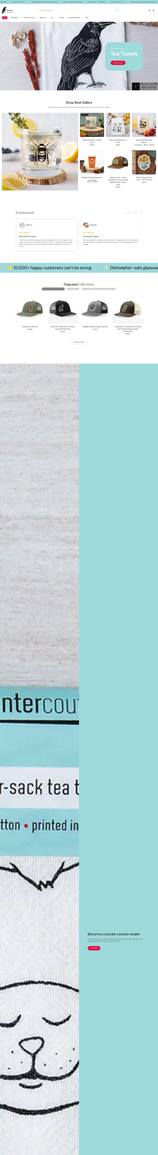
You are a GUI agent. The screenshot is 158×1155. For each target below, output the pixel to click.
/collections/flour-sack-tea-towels (11, 23)
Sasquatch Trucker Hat (30, 327)
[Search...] (116, 10)
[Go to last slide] (136, 86)
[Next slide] (149, 86)
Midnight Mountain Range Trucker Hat (95, 327)
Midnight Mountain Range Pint (92, 177)
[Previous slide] (136, 213)
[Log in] (149, 10)
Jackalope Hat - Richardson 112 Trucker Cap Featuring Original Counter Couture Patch (128, 329)
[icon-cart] (153, 10)
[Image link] (40, 152)
